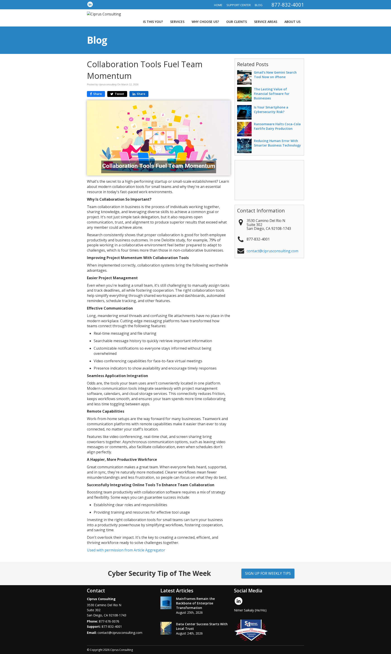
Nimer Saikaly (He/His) (250, 610)
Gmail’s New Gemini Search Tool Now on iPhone (275, 74)
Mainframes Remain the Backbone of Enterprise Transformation (195, 603)
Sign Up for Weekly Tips (268, 573)
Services (177, 21)
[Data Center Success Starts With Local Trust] (166, 628)
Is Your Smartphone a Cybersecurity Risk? (271, 109)
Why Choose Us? (205, 21)
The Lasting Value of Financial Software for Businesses (271, 93)
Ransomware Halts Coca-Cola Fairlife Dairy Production (277, 126)
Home (218, 5)
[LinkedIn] (90, 4)
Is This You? (153, 21)
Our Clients (236, 21)
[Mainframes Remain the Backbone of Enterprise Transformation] (166, 602)
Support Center (238, 5)
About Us (292, 21)
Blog (258, 5)
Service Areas (265, 21)
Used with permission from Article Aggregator (126, 550)
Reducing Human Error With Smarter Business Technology (277, 143)
